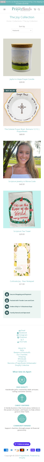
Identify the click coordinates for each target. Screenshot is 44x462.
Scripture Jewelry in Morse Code (22, 181)
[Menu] (4, 9)
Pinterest (23, 337)
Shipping (22, 357)
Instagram (22, 335)
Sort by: (22, 26)
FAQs (22, 350)
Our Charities (22, 354)
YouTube (23, 342)
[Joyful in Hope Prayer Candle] (22, 57)
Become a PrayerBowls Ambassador (22, 363)
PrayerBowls (24, 455)
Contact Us (22, 361)
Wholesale (22, 359)
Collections (17, 21)
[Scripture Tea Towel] (22, 209)
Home (9, 21)
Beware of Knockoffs (22, 352)
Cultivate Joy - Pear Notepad (22, 281)
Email (23, 330)
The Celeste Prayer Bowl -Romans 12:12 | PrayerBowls (22, 130)
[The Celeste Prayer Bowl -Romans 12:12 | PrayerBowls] (22, 107)
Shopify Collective (22, 365)
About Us (22, 348)
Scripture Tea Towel (22, 231)
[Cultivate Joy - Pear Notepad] (22, 259)
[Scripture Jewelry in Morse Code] (22, 159)
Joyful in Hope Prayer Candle (22, 79)
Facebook (23, 333)
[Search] (39, 9)
